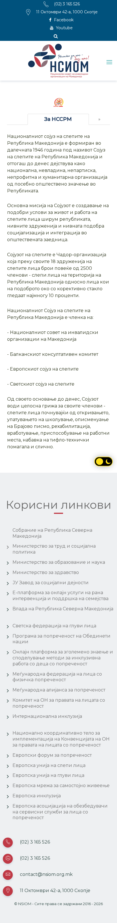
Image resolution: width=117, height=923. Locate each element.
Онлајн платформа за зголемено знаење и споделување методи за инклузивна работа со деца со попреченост (62, 658)
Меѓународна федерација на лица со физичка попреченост (57, 677)
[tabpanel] (58, 291)
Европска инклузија (36, 795)
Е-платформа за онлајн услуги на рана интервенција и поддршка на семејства (60, 595)
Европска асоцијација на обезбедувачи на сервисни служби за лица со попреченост (60, 812)
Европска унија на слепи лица (48, 765)
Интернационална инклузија (47, 716)
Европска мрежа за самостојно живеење (61, 785)
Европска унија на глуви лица (48, 775)
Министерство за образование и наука (58, 562)
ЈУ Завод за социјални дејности (50, 582)
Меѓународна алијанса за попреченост (58, 690)
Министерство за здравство (45, 572)
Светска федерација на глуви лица (54, 625)
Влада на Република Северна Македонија (62, 608)
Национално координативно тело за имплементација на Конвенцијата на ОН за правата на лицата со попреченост (61, 739)
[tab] (58, 119)
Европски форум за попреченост (52, 755)
